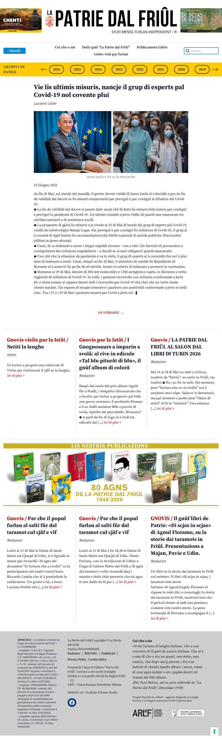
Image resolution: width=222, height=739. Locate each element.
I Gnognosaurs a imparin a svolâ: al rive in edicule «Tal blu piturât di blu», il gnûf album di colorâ (110, 354)
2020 (181, 69)
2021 (160, 69)
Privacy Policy (77, 660)
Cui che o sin (65, 47)
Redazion (74, 653)
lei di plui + (15, 375)
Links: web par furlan (111, 54)
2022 (139, 69)
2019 (202, 69)
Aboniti (14, 51)
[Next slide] (215, 69)
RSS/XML (91, 653)
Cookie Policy (97, 660)
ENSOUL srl (75, 693)
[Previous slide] (44, 69)
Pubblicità (108, 653)
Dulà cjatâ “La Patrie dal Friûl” (106, 47)
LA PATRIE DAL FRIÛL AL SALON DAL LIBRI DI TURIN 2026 (179, 347)
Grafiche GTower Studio (101, 693)
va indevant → (111, 312)
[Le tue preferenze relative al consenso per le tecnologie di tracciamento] (214, 731)
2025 (77, 69)
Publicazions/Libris (152, 47)
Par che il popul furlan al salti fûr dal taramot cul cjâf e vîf (36, 525)
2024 (98, 69)
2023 (119, 69)
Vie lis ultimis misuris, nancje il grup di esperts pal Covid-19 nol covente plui (109, 91)
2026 (56, 69)
